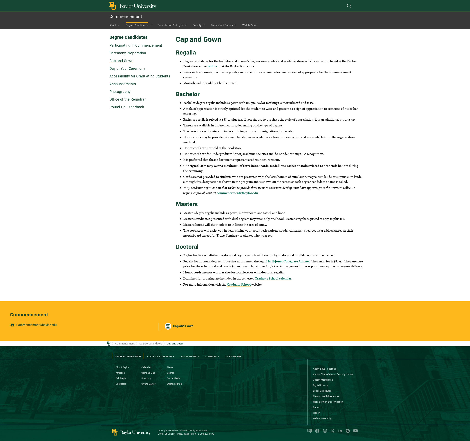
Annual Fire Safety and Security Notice (333, 374)
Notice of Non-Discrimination (328, 401)
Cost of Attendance (323, 379)
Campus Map (148, 372)
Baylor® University (179, 430)
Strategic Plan (174, 383)
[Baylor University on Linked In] (339, 432)
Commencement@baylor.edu (36, 324)
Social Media (173, 378)
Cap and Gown (121, 60)
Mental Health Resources (326, 396)
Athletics (120, 372)
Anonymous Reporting (324, 368)
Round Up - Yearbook (126, 106)
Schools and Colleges (170, 25)
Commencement (125, 16)
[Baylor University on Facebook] (316, 432)
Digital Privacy (320, 385)
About (112, 25)
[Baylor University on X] (332, 432)
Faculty (197, 25)
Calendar (146, 367)
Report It (317, 407)
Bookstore (121, 383)
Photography (119, 91)
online (212, 66)
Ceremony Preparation (127, 52)
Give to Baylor (148, 383)
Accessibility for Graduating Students (139, 75)
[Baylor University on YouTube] (354, 432)
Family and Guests (222, 25)
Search (170, 372)
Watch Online (250, 25)
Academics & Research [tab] (160, 356)
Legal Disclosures (322, 390)
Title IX (316, 412)
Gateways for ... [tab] (234, 356)
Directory (146, 378)
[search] (349, 6)
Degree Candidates (137, 25)
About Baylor (122, 367)
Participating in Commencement (135, 45)
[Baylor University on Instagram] (324, 432)
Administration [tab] (189, 356)
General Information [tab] (128, 356)
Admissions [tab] (212, 356)
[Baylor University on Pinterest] (347, 432)
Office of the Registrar (127, 98)
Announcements (122, 83)
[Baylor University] (132, 6)
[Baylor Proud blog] (309, 432)
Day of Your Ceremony (127, 68)
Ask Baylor (121, 378)
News (170, 367)
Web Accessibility (322, 418)
